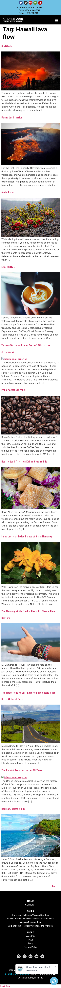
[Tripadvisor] (35, 3)
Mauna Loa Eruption (11, 117)
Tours (30, 911)
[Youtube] (30, 3)
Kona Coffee (8, 267)
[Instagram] (26, 3)
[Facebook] (21, 3)
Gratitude (6, 46)
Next (55, 886)
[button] (56, 20)
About (30, 932)
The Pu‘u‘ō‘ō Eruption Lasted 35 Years (21, 770)
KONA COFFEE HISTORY (13, 390)
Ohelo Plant (7, 192)
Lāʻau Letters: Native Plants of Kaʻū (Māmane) (26, 536)
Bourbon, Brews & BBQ (13, 809)
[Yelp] (40, 3)
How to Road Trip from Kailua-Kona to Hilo (24, 461)
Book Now (5, 986)
